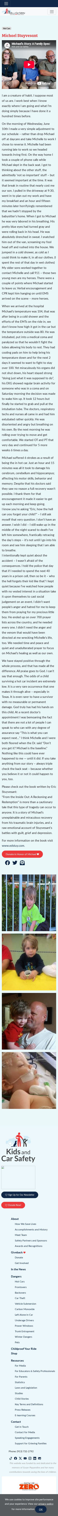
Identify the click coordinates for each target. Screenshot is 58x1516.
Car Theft (20, 1298)
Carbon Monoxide (24, 1309)
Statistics (20, 1382)
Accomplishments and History (31, 1229)
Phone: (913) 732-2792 (21, 1451)
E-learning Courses (25, 1415)
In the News (18, 1269)
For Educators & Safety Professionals (35, 1371)
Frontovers (21, 1287)
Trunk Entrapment (24, 1331)
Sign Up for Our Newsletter (21, 1194)
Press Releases (22, 1409)
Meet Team (21, 1234)
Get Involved (22, 1263)
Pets (17, 1342)
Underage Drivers (24, 1320)
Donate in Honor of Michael (21, 854)
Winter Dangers (23, 1336)
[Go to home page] (13, 11)
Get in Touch (22, 1426)
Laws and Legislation (26, 1387)
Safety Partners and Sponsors (31, 1240)
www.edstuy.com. (13, 845)
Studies (19, 1393)
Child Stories (22, 1398)
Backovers (20, 1292)
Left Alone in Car (24, 1314)
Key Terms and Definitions (29, 1404)
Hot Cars (20, 1281)
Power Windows (24, 1325)
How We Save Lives (25, 1223)
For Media (20, 1365)
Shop (14, 1353)
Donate (19, 1257)
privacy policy (45, 1503)
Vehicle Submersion (25, 1303)
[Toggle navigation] (6, 3)
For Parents (21, 1376)
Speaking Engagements (27, 1437)
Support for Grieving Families (31, 1443)
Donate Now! (14, 1205)
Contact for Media (25, 1432)
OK (41, 1509)
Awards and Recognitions (28, 1245)
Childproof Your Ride (24, 1349)
